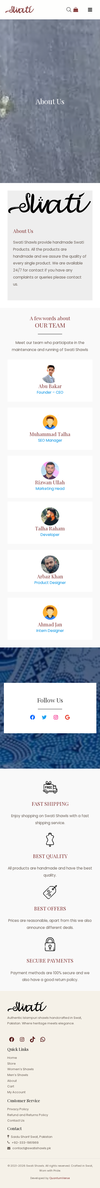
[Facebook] (32, 717)
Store (11, 1063)
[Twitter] (44, 717)
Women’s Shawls (20, 1069)
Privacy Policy (18, 1109)
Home (12, 1058)
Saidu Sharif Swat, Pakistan (31, 1137)
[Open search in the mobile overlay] (64, 9)
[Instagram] (56, 717)
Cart (10, 1086)
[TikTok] (32, 1039)
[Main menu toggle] (90, 10)
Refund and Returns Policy (27, 1115)
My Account (16, 1092)
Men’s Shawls (17, 1075)
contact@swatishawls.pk (31, 1148)
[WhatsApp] (42, 1039)
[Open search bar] (69, 9)
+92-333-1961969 (25, 1142)
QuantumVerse (59, 1178)
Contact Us (16, 1120)
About (12, 1081)
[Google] (67, 717)
